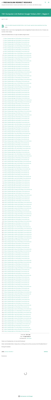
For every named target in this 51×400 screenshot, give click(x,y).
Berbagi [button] (46, 351)
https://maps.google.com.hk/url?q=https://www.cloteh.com (17, 114)
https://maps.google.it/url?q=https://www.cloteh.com (16, 139)
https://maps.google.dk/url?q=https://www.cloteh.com (16, 68)
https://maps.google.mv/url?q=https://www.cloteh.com (16, 198)
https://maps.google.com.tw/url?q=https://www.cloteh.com (17, 308)
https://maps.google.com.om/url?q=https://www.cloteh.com (18, 228)
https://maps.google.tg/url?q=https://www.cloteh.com (16, 290)
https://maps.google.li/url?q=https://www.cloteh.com (16, 165)
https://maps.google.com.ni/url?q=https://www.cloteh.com (17, 215)
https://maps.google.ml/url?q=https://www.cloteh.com (16, 187)
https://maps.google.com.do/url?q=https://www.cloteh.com (17, 72)
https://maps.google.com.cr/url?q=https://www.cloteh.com (17, 55)
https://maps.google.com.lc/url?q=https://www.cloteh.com (17, 163)
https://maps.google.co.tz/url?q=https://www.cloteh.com (17, 310)
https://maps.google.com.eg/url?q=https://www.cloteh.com (17, 79)
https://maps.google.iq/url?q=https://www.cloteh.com (16, 128)
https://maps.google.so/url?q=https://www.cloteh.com (16, 280)
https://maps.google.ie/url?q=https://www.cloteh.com (16, 129)
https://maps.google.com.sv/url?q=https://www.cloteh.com (17, 286)
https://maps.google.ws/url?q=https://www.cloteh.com (16, 331)
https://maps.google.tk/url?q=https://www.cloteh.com (16, 295)
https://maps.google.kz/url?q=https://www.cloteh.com (16, 157)
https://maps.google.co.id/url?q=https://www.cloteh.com (17, 124)
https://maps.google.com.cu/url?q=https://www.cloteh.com (17, 57)
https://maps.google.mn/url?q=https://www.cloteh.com (17, 191)
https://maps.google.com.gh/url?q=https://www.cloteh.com (17, 100)
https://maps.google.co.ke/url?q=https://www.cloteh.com (17, 148)
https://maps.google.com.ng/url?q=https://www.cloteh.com (17, 213)
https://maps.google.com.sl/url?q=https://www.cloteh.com (17, 275)
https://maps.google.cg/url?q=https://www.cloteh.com (16, 40)
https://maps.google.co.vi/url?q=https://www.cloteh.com (17, 327)
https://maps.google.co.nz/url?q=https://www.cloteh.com (17, 226)
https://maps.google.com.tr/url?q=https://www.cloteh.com (17, 305)
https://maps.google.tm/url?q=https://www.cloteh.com (16, 299)
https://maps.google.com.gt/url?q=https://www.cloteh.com (17, 111)
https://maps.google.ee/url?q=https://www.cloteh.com (16, 77)
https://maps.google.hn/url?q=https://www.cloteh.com (16, 116)
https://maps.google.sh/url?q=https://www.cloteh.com (16, 269)
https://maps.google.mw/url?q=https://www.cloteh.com (17, 200)
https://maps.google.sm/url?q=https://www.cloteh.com (16, 279)
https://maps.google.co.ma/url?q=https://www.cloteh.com (17, 178)
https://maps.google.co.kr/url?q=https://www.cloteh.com (17, 154)
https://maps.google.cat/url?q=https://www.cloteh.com (17, 38)
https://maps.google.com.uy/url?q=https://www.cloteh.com (17, 318)
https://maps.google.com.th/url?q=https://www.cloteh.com (17, 292)
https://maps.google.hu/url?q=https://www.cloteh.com (16, 122)
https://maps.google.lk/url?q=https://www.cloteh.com (16, 167)
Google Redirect (9, 351)
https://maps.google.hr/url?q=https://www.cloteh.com (16, 118)
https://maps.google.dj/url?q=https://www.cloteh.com (16, 66)
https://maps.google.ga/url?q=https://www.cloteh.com (16, 92)
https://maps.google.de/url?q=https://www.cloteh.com (16, 64)
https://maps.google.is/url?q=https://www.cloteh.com (16, 137)
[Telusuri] (45, 2)
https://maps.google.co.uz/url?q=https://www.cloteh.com (17, 320)
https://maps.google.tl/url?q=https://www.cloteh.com (16, 297)
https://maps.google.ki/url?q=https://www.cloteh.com (16, 150)
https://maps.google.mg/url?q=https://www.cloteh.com (17, 183)
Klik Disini (29, 338)
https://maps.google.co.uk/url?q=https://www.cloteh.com (17, 316)
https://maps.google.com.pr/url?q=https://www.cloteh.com (17, 241)
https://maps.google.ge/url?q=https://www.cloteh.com (16, 94)
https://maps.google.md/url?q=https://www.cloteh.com (17, 180)
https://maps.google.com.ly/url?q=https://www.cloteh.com (17, 176)
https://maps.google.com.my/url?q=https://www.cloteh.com (17, 204)
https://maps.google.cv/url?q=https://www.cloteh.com (16, 59)
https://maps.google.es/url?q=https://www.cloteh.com (16, 81)
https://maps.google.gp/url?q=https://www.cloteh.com (16, 107)
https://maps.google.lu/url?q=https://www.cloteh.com (16, 172)
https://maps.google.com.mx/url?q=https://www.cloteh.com (18, 202)
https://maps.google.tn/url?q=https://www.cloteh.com (16, 303)
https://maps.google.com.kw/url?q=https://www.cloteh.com (17, 156)
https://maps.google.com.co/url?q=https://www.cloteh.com (17, 53)
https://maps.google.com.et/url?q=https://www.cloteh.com (17, 83)
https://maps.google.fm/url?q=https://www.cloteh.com (16, 88)
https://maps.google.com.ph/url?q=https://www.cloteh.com (17, 234)
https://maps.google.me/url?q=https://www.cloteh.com (16, 182)
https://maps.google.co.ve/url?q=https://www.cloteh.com (17, 323)
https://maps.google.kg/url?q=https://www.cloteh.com (16, 152)
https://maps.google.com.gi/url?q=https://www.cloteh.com (17, 101)
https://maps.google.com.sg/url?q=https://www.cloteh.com (17, 267)
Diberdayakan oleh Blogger (26, 396)
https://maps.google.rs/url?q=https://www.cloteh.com (16, 254)
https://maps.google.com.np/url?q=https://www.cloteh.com (17, 221)
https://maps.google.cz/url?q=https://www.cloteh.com (16, 62)
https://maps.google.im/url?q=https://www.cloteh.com (16, 131)
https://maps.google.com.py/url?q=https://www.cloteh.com (17, 249)
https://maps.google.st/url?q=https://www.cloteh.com (16, 282)
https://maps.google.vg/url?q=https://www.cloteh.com (16, 325)
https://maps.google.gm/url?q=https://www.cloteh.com (17, 105)
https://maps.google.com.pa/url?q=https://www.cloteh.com (17, 236)
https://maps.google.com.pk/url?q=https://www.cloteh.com (17, 230)
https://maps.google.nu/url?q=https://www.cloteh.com (16, 225)
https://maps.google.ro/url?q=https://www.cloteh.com (16, 252)
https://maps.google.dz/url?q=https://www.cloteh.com (16, 73)
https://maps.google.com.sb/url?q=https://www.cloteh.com (17, 262)
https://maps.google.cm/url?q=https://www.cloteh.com (16, 49)
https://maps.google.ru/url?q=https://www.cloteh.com (16, 256)
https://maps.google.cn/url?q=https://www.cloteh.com (16, 51)
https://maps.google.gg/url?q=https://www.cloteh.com (16, 98)
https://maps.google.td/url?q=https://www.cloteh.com (16, 288)
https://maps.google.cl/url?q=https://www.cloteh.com (16, 47)
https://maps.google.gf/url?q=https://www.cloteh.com (16, 96)
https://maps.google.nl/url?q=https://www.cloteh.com (16, 217)
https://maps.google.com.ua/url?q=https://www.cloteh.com (17, 312)
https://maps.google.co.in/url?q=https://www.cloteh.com (17, 133)
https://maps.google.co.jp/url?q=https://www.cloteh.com (17, 146)
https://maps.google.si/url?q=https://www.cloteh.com (16, 271)
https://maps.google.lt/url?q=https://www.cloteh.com (16, 170)
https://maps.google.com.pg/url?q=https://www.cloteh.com (17, 238)
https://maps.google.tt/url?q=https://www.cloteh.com (16, 307)
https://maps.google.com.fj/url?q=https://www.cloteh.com (17, 87)
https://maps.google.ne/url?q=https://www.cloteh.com (16, 210)
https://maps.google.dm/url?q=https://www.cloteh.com (17, 70)
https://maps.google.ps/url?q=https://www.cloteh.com (16, 245)
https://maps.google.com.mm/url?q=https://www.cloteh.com (18, 189)
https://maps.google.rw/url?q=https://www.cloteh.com (16, 258)
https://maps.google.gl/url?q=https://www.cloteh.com (16, 103)
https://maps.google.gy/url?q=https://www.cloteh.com (16, 113)
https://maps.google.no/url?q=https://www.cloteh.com (16, 219)
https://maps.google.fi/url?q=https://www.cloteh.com (16, 85)
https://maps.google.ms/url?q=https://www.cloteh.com (16, 193)
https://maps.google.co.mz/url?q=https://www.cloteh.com (17, 206)
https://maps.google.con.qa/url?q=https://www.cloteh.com (17, 251)
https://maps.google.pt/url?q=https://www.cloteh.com (16, 247)
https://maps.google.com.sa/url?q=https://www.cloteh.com (17, 260)
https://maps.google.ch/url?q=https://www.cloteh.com (16, 42)
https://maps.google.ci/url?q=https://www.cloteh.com (16, 44)
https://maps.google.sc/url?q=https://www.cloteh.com (16, 264)
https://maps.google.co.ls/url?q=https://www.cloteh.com (17, 169)
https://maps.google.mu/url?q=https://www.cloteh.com (17, 197)
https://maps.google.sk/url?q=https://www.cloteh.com (16, 273)
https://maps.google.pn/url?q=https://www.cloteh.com (16, 243)
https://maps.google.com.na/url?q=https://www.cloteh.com (17, 208)
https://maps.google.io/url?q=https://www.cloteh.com (16, 135)
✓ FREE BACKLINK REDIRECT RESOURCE (17, 2)
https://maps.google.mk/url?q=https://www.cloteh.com (17, 185)
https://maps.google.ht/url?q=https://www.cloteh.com (16, 120)
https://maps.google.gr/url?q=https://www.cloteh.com (16, 109)
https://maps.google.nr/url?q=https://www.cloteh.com (16, 223)
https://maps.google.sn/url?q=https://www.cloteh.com (16, 277)
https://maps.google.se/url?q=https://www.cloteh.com (16, 266)
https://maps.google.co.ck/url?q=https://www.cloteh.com (17, 45)
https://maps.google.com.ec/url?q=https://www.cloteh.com (17, 75)
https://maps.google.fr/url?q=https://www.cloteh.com (16, 90)
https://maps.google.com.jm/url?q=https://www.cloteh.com (17, 141)
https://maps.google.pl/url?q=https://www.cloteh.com (16, 239)
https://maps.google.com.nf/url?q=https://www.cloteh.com (17, 211)
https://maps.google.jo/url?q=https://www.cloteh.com (16, 144)
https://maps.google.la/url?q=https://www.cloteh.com (16, 159)
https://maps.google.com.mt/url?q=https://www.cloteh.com (17, 195)
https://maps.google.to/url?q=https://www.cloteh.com (16, 301)
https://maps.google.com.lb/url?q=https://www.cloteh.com (17, 161)
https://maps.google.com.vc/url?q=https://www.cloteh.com (17, 321)
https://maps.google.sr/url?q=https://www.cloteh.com (16, 284)
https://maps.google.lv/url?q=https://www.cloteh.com (16, 174)
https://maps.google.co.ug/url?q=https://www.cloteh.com (17, 314)
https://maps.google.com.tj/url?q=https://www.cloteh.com (17, 294)
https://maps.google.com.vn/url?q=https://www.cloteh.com (17, 329)
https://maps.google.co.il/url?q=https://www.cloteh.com (17, 126)
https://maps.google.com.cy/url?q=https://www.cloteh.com (17, 60)
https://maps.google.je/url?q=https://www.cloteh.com (16, 142)
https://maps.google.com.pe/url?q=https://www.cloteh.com (17, 232)
